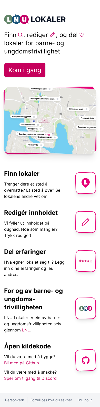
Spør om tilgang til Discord (30, 378)
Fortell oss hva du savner (51, 400)
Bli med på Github (21, 362)
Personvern (14, 400)
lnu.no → (85, 400)
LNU (26, 329)
